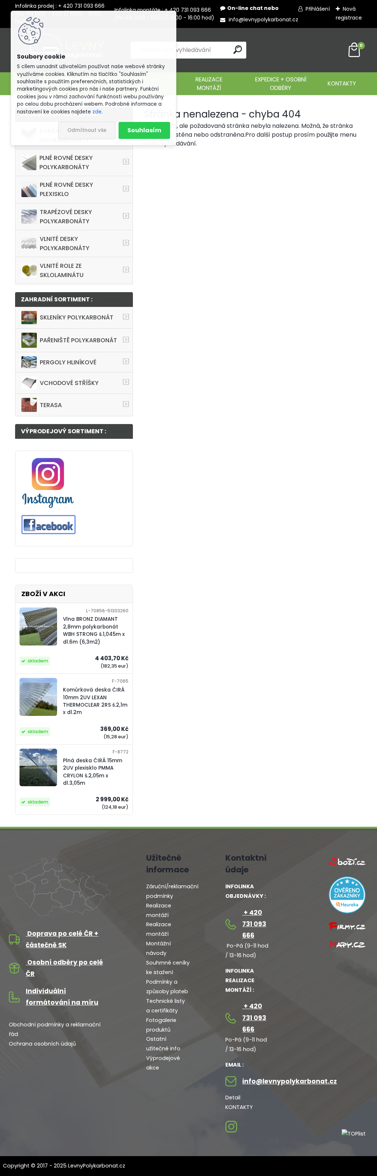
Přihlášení (318, 9)
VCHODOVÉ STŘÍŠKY (69, 383)
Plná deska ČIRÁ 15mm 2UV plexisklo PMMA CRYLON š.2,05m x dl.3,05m (92, 772)
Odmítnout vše (86, 130)
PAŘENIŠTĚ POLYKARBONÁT (78, 340)
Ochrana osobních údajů (42, 1043)
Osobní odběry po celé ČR (64, 968)
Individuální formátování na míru (62, 997)
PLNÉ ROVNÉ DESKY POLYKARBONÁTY (66, 162)
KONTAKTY (342, 83)
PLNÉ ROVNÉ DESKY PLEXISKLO (66, 189)
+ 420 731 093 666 (254, 924)
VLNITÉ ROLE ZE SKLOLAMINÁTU (62, 270)
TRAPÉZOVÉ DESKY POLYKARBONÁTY (66, 216)
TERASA (51, 405)
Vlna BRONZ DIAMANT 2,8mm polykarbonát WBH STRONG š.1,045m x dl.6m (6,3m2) (94, 630)
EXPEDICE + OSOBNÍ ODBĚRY (280, 84)
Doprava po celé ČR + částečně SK (62, 939)
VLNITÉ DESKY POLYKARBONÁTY (64, 243)
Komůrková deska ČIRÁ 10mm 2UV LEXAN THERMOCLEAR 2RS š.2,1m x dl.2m (95, 701)
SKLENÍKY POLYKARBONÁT (76, 317)
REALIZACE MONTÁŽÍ (208, 84)
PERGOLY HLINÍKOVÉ (68, 362)
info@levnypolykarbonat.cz (262, 19)
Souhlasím (144, 130)
